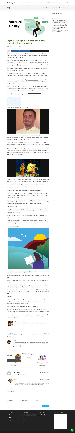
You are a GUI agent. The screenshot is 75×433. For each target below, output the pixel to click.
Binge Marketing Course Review (61, 20)
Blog (9, 414)
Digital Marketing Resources (13, 418)
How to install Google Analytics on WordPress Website (14, 363)
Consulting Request (12, 415)
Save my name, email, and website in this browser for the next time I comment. (21, 402)
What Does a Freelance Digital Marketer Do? (42, 363)
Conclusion (9, 104)
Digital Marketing (26, 46)
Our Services (10, 417)
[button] (72, 430)
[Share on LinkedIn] (44, 415)
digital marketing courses (32, 80)
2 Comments (34, 46)
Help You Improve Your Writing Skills (14, 101)
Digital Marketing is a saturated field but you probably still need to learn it (57, 7)
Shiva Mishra (54, 24)
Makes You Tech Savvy (12, 102)
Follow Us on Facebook (58, 412)
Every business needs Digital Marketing (14, 100)
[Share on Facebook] (42, 415)
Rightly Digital (11, 3)
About (10, 420)
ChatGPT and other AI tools (34, 93)
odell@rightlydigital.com (30, 423)
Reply (48, 372)
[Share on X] (39, 415)
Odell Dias (10, 46)
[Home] (38, 7)
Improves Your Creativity (12, 103)
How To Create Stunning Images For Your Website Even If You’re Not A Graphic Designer (28, 355)
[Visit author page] (9, 342)
